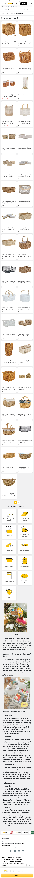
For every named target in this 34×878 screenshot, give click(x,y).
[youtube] (23, 851)
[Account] (29, 3)
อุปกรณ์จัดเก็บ (10, 13)
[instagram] (19, 851)
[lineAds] (11, 851)
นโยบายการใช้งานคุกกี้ (7, 863)
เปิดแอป (17, 875)
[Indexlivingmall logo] (13, 3)
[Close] (2, 871)
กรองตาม (7, 9)
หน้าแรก (3, 13)
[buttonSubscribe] (23, 841)
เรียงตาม (25, 9)
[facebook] (15, 851)
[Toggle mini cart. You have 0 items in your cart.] (32, 3)
